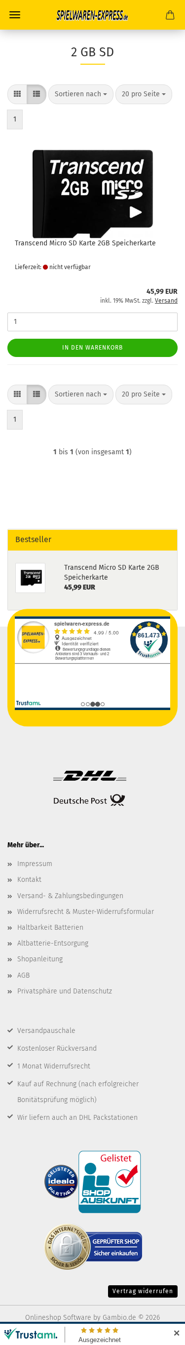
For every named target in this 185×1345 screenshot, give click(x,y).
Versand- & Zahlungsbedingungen (70, 896)
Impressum (34, 864)
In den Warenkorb (92, 347)
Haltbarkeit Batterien (50, 927)
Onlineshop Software (58, 1317)
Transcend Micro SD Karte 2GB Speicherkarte (85, 243)
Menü (15, 15)
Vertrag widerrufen (142, 1291)
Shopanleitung (40, 959)
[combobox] (80, 94)
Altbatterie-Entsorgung (52, 943)
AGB (23, 975)
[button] (17, 94)
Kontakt (29, 879)
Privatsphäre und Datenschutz (64, 991)
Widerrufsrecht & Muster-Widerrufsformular (85, 912)
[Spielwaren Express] (92, 15)
